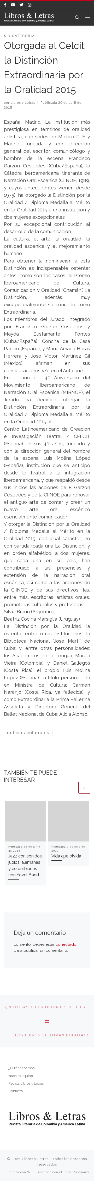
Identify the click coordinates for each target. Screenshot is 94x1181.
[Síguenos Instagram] (29, 5)
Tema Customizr (76, 1172)
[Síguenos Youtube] (13, 5)
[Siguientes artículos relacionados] (84, 788)
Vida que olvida (66, 856)
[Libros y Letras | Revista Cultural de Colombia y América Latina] (29, 16)
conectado (66, 944)
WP (30, 1172)
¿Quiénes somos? (22, 1068)
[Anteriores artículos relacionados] (71, 788)
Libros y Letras (22, 103)
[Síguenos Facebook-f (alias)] (5, 5)
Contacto (15, 1091)
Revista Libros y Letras (26, 1083)
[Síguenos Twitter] (22, 5)
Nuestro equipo (20, 1076)
